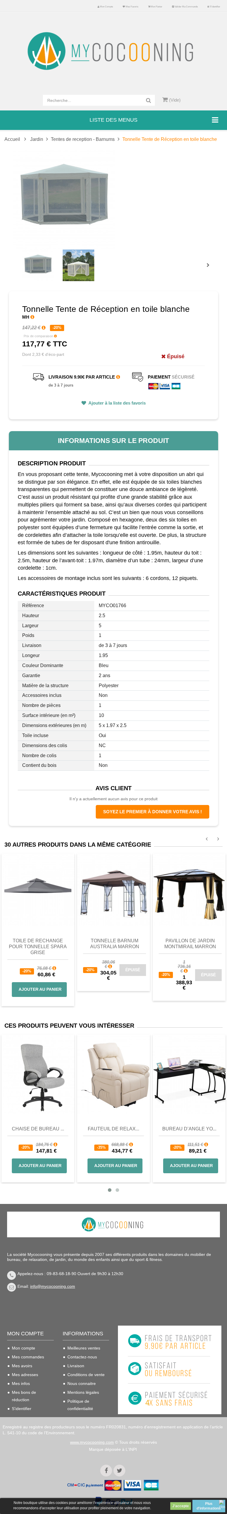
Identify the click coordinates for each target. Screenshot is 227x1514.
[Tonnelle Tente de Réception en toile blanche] (38, 265)
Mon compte (106, 6)
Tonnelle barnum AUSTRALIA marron (114, 943)
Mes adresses (25, 1374)
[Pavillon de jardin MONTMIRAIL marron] (189, 889)
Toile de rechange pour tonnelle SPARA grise (38, 946)
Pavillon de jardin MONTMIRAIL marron (190, 943)
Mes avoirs (22, 1365)
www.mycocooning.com (92, 1442)
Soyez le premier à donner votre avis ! (152, 811)
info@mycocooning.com (52, 1286)
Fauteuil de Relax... (113, 1128)
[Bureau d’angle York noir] (189, 1074)
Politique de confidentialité (80, 1405)
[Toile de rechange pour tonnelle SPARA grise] (37, 889)
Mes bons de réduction (24, 1396)
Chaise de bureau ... (38, 1128)
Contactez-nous (82, 1357)
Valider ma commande (186, 6)
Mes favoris (131, 6)
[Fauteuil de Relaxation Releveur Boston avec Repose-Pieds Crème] (113, 1074)
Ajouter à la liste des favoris (116, 402)
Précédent (23, 258)
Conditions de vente (86, 1374)
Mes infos (21, 1383)
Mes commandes (28, 1357)
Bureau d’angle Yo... (189, 1128)
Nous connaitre (81, 1383)
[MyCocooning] (113, 51)
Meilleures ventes (83, 1348)
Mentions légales (83, 1392)
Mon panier (156, 6)
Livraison (75, 1365)
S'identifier (214, 6)
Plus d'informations (209, 1506)
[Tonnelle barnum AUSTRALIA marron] (113, 889)
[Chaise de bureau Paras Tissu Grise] (37, 1074)
